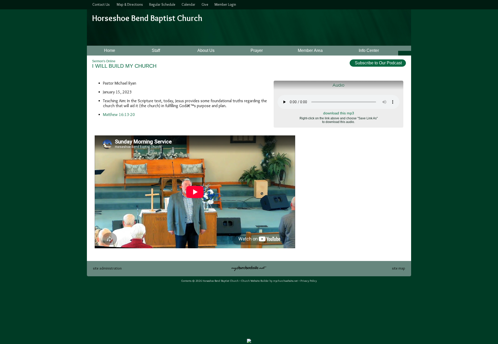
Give (204, 4)
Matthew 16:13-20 (119, 114)
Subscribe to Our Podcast (378, 63)
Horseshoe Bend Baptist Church (147, 18)
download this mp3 (338, 113)
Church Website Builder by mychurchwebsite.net (269, 281)
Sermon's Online (103, 61)
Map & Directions (129, 4)
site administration (107, 268)
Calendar (187, 4)
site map (398, 268)
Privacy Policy (308, 281)
